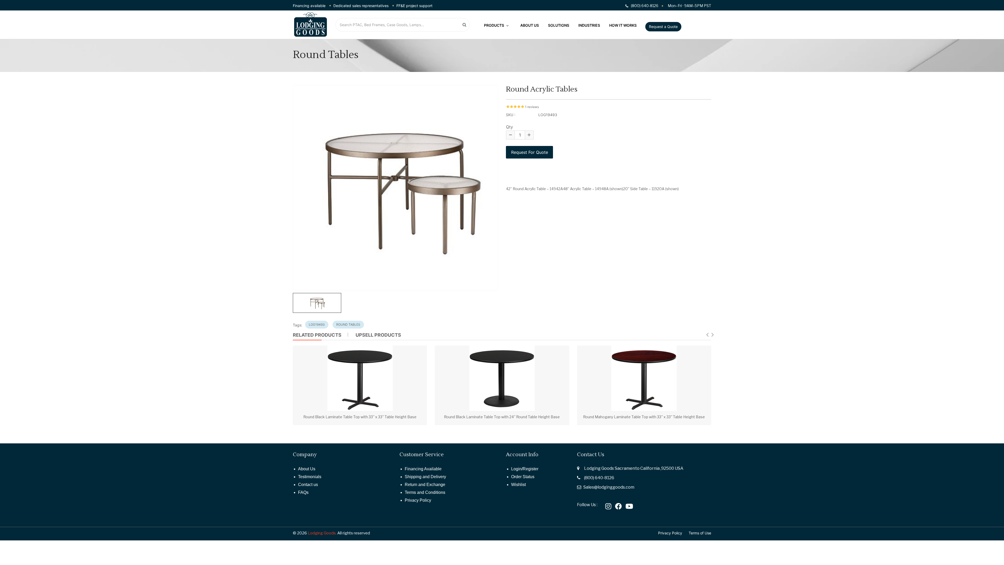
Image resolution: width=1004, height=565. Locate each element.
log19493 (317, 324)
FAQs (303, 492)
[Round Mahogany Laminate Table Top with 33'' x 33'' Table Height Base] (644, 378)
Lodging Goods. (322, 533)
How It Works (623, 25)
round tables (348, 324)
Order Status (522, 476)
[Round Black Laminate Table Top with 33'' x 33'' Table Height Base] (360, 378)
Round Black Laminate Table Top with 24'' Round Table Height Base (502, 417)
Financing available (309, 5)
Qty (509, 126)
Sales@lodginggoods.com (608, 487)
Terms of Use (700, 533)
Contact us (308, 484)
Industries (589, 25)
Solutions (558, 25)
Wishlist (518, 484)
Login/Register (524, 469)
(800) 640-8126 (599, 477)
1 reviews (532, 107)
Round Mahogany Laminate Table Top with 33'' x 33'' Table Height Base (644, 417)
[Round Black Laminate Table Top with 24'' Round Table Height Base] (502, 378)
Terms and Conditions (425, 492)
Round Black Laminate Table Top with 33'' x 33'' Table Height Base (360, 417)
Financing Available (423, 469)
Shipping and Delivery (425, 476)
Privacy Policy (418, 500)
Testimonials (309, 476)
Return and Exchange (425, 484)
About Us (529, 25)
